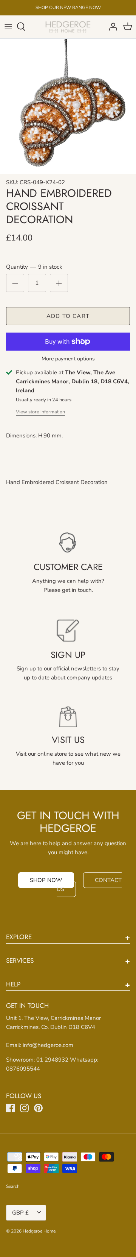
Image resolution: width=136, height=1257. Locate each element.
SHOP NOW (46, 880)
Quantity (34, 267)
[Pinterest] (38, 1108)
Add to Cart (68, 316)
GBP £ (20, 1212)
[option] (68, 106)
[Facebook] (10, 1108)
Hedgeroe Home (39, 1231)
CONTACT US (89, 884)
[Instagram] (24, 1108)
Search (13, 1186)
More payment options (68, 359)
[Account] (111, 26)
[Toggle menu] (8, 26)
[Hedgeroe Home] (68, 27)
